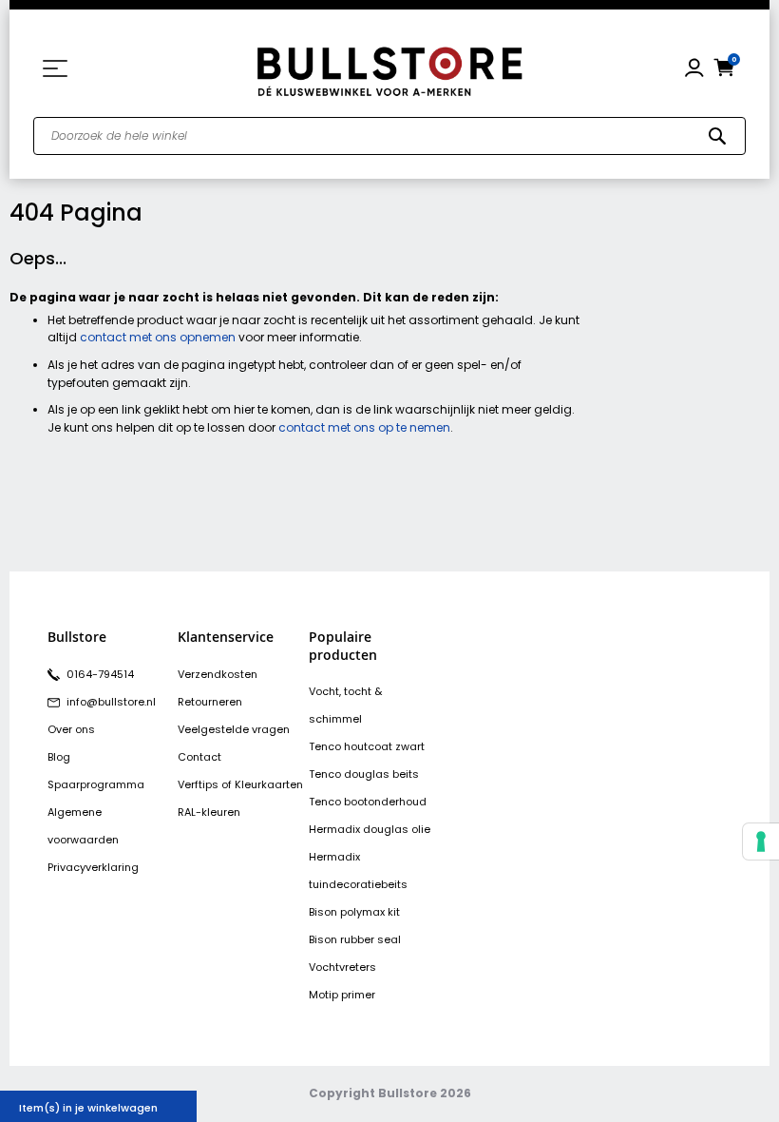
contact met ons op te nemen (364, 427)
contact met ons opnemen (158, 337)
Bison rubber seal (355, 939)
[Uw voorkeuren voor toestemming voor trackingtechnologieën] (761, 841)
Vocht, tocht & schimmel (345, 705)
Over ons (71, 729)
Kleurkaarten (269, 784)
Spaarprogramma (96, 784)
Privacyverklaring (93, 867)
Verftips (198, 784)
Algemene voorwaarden (83, 825)
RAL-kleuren (209, 812)
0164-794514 (99, 674)
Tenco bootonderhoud (368, 801)
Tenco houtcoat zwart (367, 746)
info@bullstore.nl (110, 701)
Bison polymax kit (354, 911)
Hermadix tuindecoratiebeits (358, 870)
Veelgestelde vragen (234, 729)
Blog (59, 756)
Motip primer (342, 994)
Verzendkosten (217, 674)
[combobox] (389, 136)
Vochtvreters (342, 967)
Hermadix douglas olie (369, 829)
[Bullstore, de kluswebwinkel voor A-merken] (389, 68)
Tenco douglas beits (364, 774)
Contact (199, 756)
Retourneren (210, 701)
